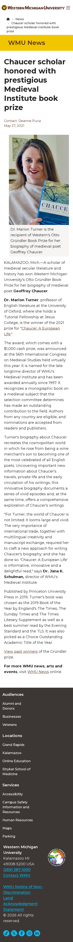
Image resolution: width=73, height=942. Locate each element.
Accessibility (12, 794)
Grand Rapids (13, 745)
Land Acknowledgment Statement (20, 904)
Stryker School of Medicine (16, 771)
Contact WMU (16, 875)
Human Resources (17, 820)
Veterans (9, 725)
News (19, 19)
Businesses (11, 717)
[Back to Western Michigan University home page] (33, 8)
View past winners (21, 651)
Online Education (16, 761)
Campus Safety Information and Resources (15, 807)
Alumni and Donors (11, 706)
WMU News (26, 42)
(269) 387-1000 (17, 870)
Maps (7, 828)
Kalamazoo (11, 753)
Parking (8, 836)
